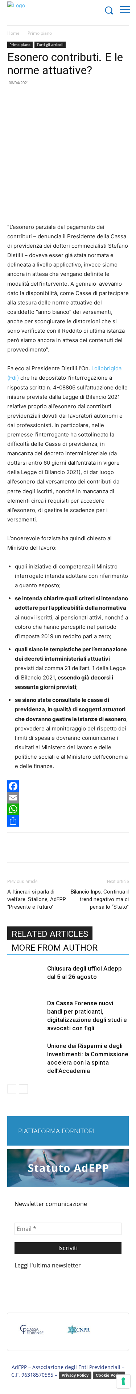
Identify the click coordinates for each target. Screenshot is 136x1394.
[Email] (68, 797)
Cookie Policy (109, 1375)
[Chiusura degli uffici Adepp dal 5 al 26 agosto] (25, 976)
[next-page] (23, 1089)
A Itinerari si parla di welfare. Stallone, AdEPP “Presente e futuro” (36, 899)
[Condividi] (68, 821)
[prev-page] (11, 1089)
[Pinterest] (70, 847)
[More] (104, 847)
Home (13, 33)
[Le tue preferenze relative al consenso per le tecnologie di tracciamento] (123, 1381)
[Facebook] (68, 786)
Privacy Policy (75, 1375)
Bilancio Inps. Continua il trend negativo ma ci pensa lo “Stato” (100, 899)
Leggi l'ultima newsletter (48, 1265)
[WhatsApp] (68, 809)
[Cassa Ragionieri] (78, 1333)
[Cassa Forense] (31, 1333)
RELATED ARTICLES (50, 934)
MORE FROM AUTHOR (55, 948)
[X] (54, 847)
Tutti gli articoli (50, 44)
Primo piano (40, 33)
